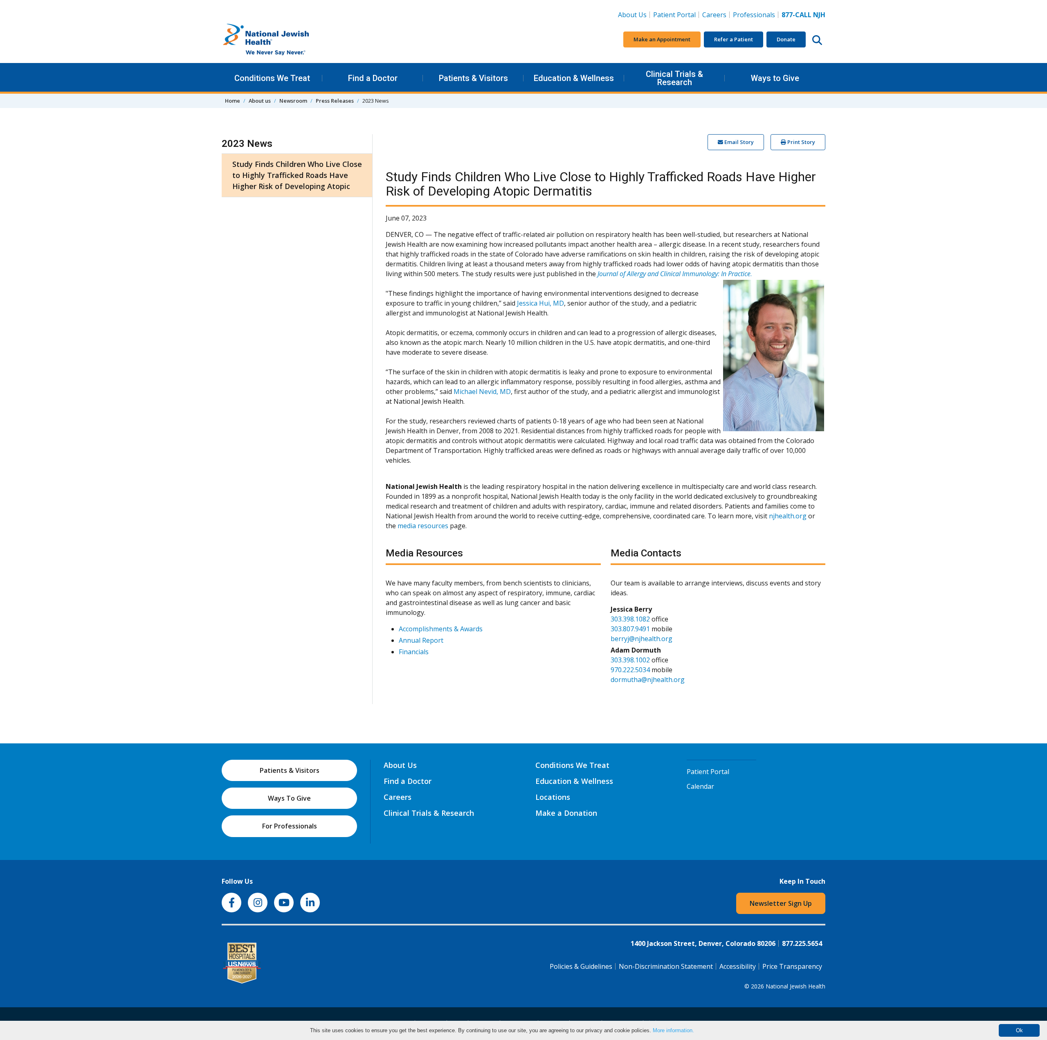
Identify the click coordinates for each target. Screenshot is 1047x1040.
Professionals (754, 14)
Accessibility (737, 966)
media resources (423, 525)
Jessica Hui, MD (540, 303)
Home (232, 100)
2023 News (247, 143)
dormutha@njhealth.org (648, 679)
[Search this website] (817, 40)
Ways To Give (289, 798)
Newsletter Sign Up (781, 903)
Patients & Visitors (473, 78)
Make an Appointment (662, 39)
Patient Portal (674, 14)
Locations (552, 797)
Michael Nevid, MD (482, 391)
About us (260, 100)
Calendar (700, 786)
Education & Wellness (574, 78)
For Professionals (289, 826)
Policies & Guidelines (581, 966)
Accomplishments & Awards (441, 628)
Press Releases (335, 100)
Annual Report (421, 640)
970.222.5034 (630, 669)
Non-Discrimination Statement (666, 966)
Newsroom (293, 100)
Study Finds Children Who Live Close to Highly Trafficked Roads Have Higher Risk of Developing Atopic (297, 175)
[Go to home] (283, 39)
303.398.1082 (630, 619)
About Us (632, 14)
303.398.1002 (630, 659)
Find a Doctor (373, 78)
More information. (673, 1030)
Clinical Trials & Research (674, 78)
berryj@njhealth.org (641, 638)
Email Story (738, 142)
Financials (414, 651)
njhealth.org (788, 515)
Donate (786, 39)
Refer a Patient (733, 39)
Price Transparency (792, 966)
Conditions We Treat (272, 78)
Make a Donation (566, 813)
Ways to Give (775, 78)
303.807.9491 (630, 628)
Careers (716, 14)
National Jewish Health (795, 986)
